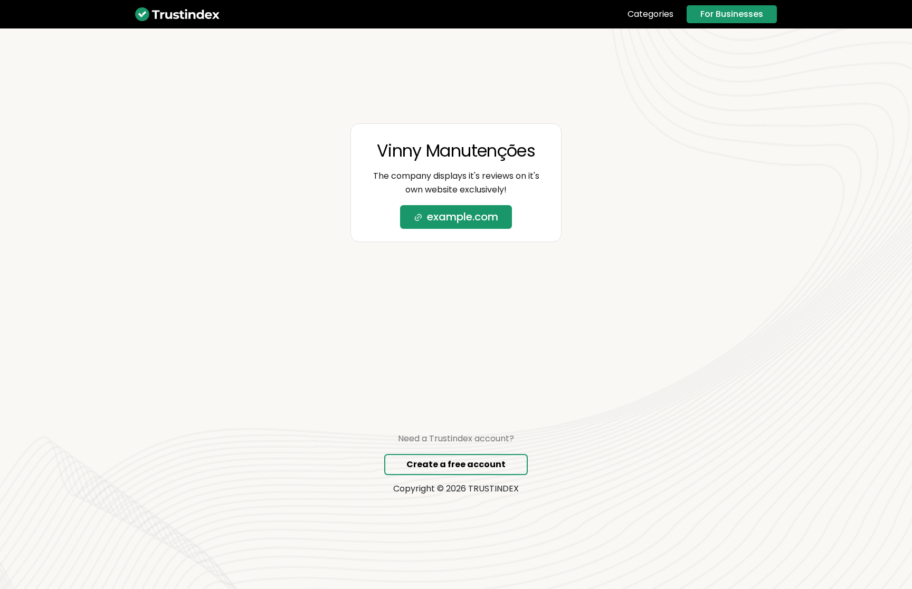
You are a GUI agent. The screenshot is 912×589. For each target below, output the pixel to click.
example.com (462, 216)
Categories (650, 14)
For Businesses (731, 14)
